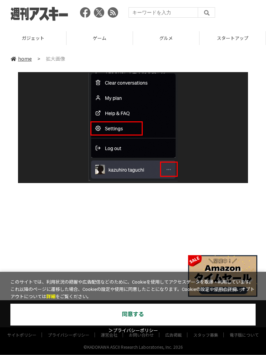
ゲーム (99, 38)
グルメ (166, 38)
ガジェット (33, 38)
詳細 (50, 296)
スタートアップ (232, 38)
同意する (133, 314)
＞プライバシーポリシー (133, 330)
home (25, 58)
